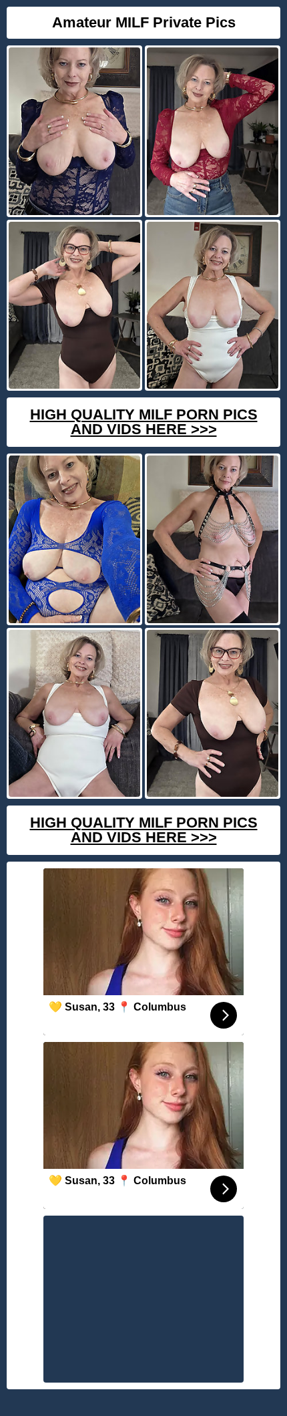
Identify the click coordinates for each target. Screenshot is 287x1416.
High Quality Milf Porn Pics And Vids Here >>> (144, 421)
